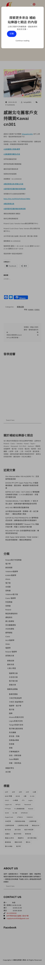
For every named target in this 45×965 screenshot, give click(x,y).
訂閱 (12, 34)
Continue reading (22, 41)
